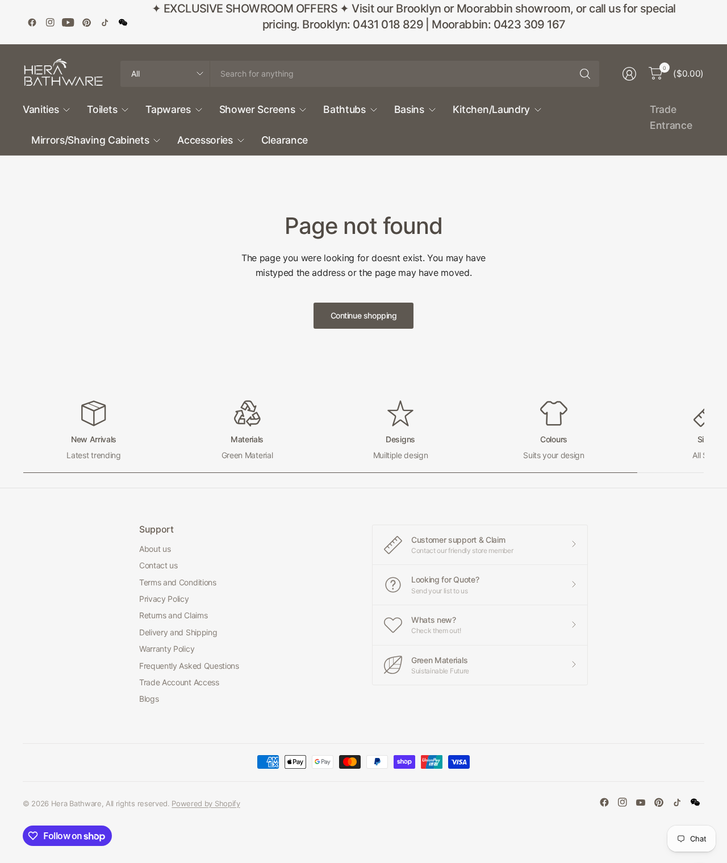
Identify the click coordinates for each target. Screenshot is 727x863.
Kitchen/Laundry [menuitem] (491, 109)
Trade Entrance (671, 117)
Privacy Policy (164, 599)
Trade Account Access (179, 682)
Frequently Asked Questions (189, 666)
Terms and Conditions (177, 582)
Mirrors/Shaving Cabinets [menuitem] (90, 140)
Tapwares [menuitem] (167, 109)
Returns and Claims (173, 615)
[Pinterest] (86, 22)
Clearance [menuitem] (284, 140)
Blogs (148, 698)
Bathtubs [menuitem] (344, 109)
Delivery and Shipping (178, 632)
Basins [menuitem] (409, 109)
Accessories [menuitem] (204, 140)
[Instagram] (50, 22)
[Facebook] (32, 22)
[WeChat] (123, 22)
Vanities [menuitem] (41, 109)
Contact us (158, 565)
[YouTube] (68, 22)
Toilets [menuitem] (102, 109)
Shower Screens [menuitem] (257, 109)
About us (154, 549)
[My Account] (629, 74)
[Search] (585, 74)
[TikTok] (104, 22)
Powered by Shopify (206, 803)
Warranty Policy (166, 648)
